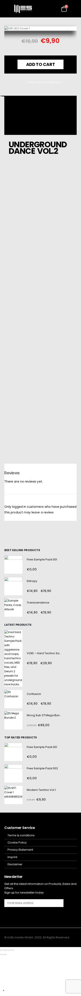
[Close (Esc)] (12, 950)
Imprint (12, 857)
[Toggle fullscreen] (5, 950)
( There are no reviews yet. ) (44, 82)
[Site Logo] (23, 9)
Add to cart (40, 64)
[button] (7, 8)
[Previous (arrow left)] (1, 954)
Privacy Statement (20, 850)
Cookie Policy (17, 842)
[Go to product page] (13, 564)
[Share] (8, 950)
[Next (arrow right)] (5, 954)
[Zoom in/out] (1, 950)
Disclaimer (15, 864)
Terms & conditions (21, 835)
